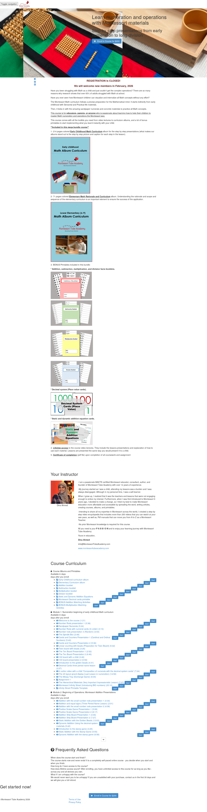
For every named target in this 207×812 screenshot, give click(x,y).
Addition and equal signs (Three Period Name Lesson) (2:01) (86, 703)
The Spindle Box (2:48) (69, 634)
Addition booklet (66, 585)
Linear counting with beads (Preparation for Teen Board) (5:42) (87, 645)
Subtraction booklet (67, 588)
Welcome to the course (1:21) (72, 620)
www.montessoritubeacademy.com (93, 548)
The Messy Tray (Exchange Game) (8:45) (77, 676)
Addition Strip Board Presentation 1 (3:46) (77, 714)
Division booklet (66, 593)
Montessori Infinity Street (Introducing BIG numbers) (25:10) (85, 685)
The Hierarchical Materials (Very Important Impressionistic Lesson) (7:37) (91, 682)
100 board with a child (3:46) (71, 657)
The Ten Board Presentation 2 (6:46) (75, 654)
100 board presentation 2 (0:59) (73, 659)
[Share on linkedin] (35, 84)
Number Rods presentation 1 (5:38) (75, 623)
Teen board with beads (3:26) (72, 648)
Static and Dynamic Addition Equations (76, 596)
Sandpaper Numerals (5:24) (71, 626)
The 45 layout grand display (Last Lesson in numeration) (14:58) (87, 673)
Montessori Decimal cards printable (74, 599)
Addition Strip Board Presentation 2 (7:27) (77, 717)
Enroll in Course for (108, 41)
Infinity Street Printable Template (73, 688)
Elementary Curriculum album (72, 582)
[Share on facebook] (35, 78)
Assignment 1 (65, 679)
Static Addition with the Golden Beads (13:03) (79, 720)
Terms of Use (75, 799)
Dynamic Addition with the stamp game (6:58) (79, 734)
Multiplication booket (68, 590)
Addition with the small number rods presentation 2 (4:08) (84, 706)
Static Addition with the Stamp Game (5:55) (78, 731)
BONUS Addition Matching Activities (74, 602)
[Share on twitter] (35, 81)
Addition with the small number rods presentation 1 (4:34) (84, 700)
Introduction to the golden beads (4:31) (76, 662)
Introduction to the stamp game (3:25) (76, 728)
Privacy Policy (75, 802)
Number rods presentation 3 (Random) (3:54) (79, 631)
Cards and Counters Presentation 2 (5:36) (77, 643)
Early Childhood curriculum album (74, 579)
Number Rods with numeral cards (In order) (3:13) (81, 628)
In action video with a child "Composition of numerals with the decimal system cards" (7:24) (99, 671)
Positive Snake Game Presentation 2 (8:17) (78, 711)
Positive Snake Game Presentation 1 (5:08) (78, 709)
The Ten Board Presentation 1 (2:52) (75, 651)
